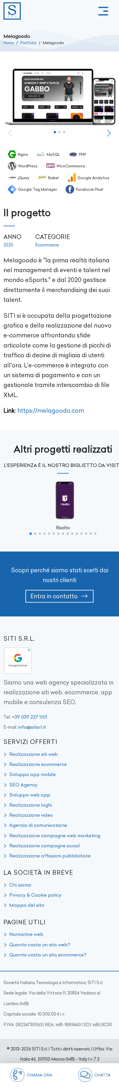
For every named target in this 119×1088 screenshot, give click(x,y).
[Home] (12, 11)
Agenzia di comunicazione (38, 825)
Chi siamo (20, 885)
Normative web (26, 934)
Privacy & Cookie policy (35, 895)
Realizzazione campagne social (44, 845)
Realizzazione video (31, 815)
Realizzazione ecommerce (38, 764)
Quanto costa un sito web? (39, 944)
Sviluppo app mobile (32, 774)
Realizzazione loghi (30, 805)
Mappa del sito (26, 905)
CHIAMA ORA (39, 1075)
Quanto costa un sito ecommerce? (47, 955)
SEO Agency (23, 785)
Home (8, 42)
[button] (103, 11)
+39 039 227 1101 (29, 717)
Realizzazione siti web (33, 754)
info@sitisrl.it (32, 727)
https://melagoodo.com (50, 410)
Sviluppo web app (29, 795)
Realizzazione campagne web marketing (54, 835)
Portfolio (28, 42)
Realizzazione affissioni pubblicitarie (50, 856)
